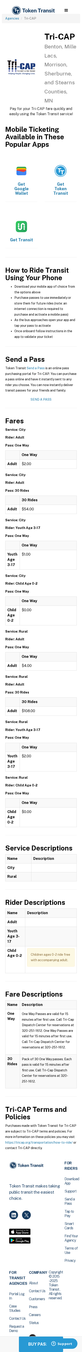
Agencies (12, 18)
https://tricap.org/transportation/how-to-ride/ (39, 1142)
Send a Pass (36, 368)
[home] (33, 11)
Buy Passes (41, 1344)
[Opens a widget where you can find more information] (61, 1344)
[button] (66, 10)
